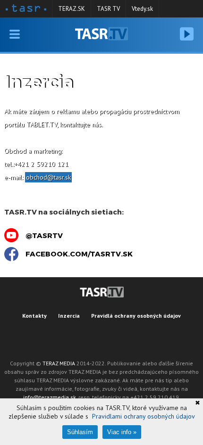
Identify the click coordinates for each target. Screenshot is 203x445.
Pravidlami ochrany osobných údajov (143, 416)
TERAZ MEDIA (58, 363)
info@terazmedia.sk (49, 397)
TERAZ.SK (71, 9)
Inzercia (69, 315)
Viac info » (121, 432)
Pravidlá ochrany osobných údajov (136, 315)
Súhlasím (80, 432)
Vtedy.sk (142, 9)
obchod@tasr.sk (48, 177)
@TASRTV (44, 235)
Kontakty (34, 315)
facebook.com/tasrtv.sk (79, 253)
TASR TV (108, 9)
